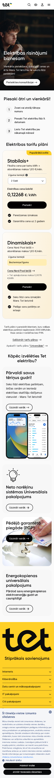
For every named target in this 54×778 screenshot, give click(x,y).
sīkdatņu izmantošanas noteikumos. (18, 757)
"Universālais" (36, 345)
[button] (27, 760)
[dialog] (27, 743)
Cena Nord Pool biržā (19, 270)
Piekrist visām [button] (27, 765)
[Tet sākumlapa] (7, 5)
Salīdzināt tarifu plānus (25, 339)
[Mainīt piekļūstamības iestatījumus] (35, 4)
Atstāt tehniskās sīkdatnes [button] (27, 772)
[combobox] (50, 711)
